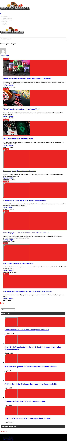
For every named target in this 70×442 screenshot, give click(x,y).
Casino (5, 21)
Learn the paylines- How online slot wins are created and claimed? (26, 233)
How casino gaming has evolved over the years (19, 171)
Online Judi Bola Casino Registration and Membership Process (24, 200)
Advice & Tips (7, 18)
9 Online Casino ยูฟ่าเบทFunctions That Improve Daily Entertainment (31, 366)
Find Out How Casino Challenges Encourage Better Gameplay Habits (31, 384)
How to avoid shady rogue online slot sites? (18, 263)
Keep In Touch (8, 438)
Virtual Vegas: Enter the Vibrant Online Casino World (21, 109)
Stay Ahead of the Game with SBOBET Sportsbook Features (28, 418)
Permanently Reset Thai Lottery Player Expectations (25, 401)
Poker (5, 24)
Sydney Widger (4, 55)
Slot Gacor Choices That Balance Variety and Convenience (27, 330)
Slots (4, 23)
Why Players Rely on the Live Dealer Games (18, 138)
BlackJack (6, 16)
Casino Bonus (7, 20)
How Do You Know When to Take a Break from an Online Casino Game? (27, 291)
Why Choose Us (8, 440)
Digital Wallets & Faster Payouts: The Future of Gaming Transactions (27, 78)
